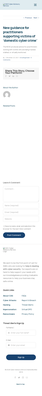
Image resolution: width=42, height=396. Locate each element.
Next (35, 18)
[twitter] (19, 377)
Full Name (10, 328)
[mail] (27, 377)
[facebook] (15, 377)
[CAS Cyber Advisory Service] (11, 4)
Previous (28, 18)
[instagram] (23, 377)
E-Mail (8, 340)
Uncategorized (25, 57)
